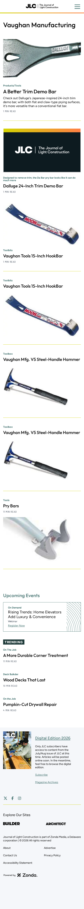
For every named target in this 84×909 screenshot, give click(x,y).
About (7, 848)
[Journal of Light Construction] (42, 6)
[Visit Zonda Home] (20, 875)
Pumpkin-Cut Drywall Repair (30, 704)
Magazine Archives (46, 782)
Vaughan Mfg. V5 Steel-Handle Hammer (41, 359)
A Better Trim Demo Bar (29, 91)
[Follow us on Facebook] (12, 798)
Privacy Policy (52, 855)
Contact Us (10, 855)
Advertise (50, 848)
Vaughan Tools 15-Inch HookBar (33, 256)
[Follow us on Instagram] (19, 798)
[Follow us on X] (5, 798)
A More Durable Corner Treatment (35, 655)
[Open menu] (77, 7)
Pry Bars (11, 506)
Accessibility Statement (17, 863)
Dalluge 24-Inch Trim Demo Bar (33, 186)
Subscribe (41, 774)
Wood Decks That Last (24, 680)
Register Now (16, 625)
